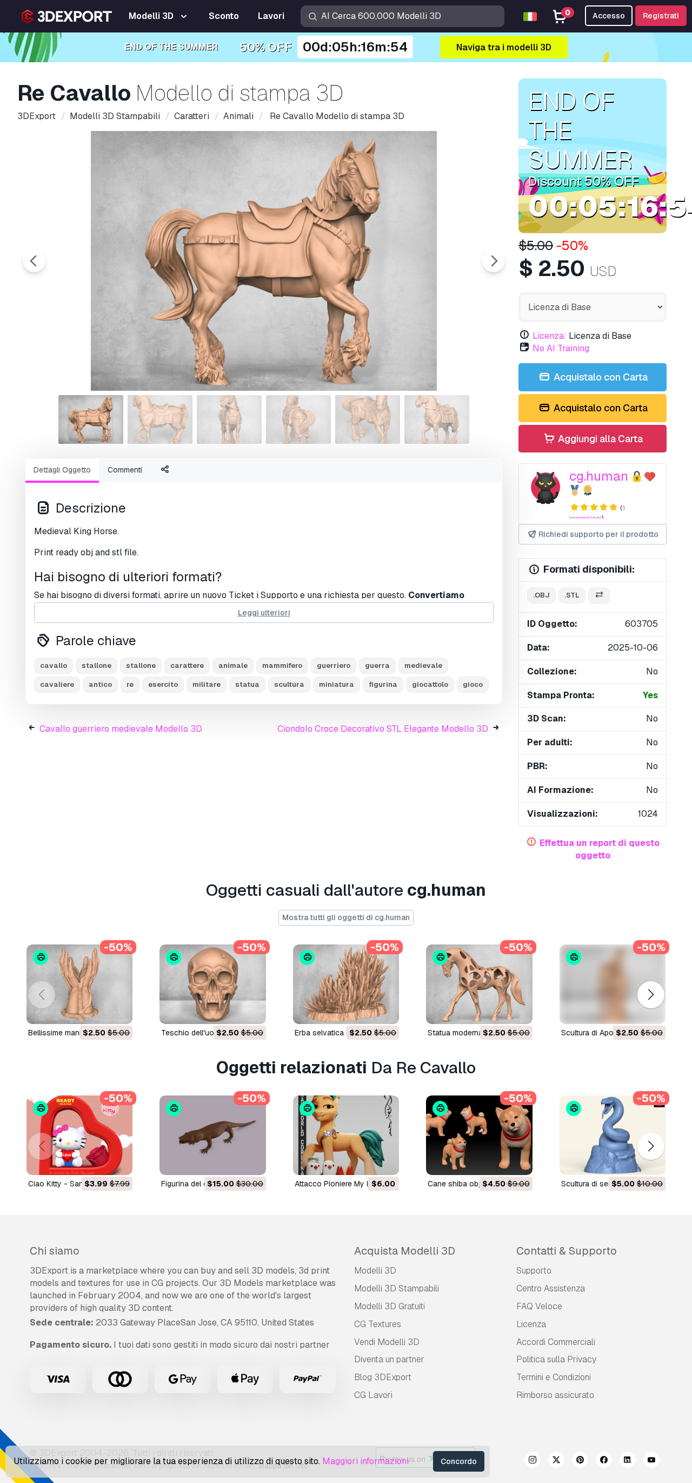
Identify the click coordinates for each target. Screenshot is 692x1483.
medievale (423, 665)
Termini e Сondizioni (553, 1377)
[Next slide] (493, 261)
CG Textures (377, 1324)
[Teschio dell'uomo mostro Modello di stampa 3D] (212, 984)
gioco (473, 684)
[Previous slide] (34, 261)
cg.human (598, 476)
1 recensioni (597, 513)
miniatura (336, 684)
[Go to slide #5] (367, 419)
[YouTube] (651, 1461)
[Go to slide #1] (90, 419)
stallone (96, 665)
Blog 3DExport (382, 1377)
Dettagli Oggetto (62, 470)
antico (100, 684)
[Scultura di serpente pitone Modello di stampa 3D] (613, 1135)
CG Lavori (373, 1395)
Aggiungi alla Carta (599, 438)
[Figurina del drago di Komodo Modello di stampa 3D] (212, 1135)
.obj (541, 595)
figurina (383, 684)
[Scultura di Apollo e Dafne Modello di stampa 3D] (613, 984)
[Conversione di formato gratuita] (599, 595)
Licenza (531, 1324)
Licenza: (550, 336)
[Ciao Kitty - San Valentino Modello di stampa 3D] (79, 1135)
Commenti (125, 470)
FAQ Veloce (539, 1306)
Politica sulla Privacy (556, 1359)
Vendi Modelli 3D (387, 1342)
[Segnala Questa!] (117, 1009)
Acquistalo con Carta (599, 377)
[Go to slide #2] (160, 419)
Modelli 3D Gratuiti (389, 1306)
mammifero (282, 665)
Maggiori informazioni (365, 1461)
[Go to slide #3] (229, 419)
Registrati (661, 16)
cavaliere (57, 684)
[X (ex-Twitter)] (556, 1461)
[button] (651, 995)
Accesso (609, 16)
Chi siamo (54, 1251)
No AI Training (561, 348)
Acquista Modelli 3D (404, 1251)
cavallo (53, 665)
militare (206, 684)
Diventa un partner (389, 1359)
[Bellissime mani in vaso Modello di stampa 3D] (79, 984)
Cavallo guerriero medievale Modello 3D (120, 728)
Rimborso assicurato (555, 1395)
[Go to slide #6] (436, 419)
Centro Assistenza (550, 1288)
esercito (163, 684)
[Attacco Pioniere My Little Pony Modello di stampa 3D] (346, 1135)
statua (247, 684)
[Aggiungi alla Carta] (94, 1009)
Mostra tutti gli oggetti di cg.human (346, 917)
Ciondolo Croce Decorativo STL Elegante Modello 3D (382, 728)
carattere (187, 665)
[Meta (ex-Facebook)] (604, 1461)
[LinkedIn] (627, 1461)
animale (233, 665)
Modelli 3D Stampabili (396, 1288)
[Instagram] (532, 1461)
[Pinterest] (580, 1461)
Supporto (533, 1270)
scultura (289, 684)
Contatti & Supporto (566, 1251)
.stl (572, 595)
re (130, 684)
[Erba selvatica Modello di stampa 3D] (346, 984)
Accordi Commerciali (555, 1342)
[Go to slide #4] (298, 419)
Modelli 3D (375, 1270)
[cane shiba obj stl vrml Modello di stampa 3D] (479, 1135)
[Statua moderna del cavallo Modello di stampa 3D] (479, 984)
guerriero (333, 665)
